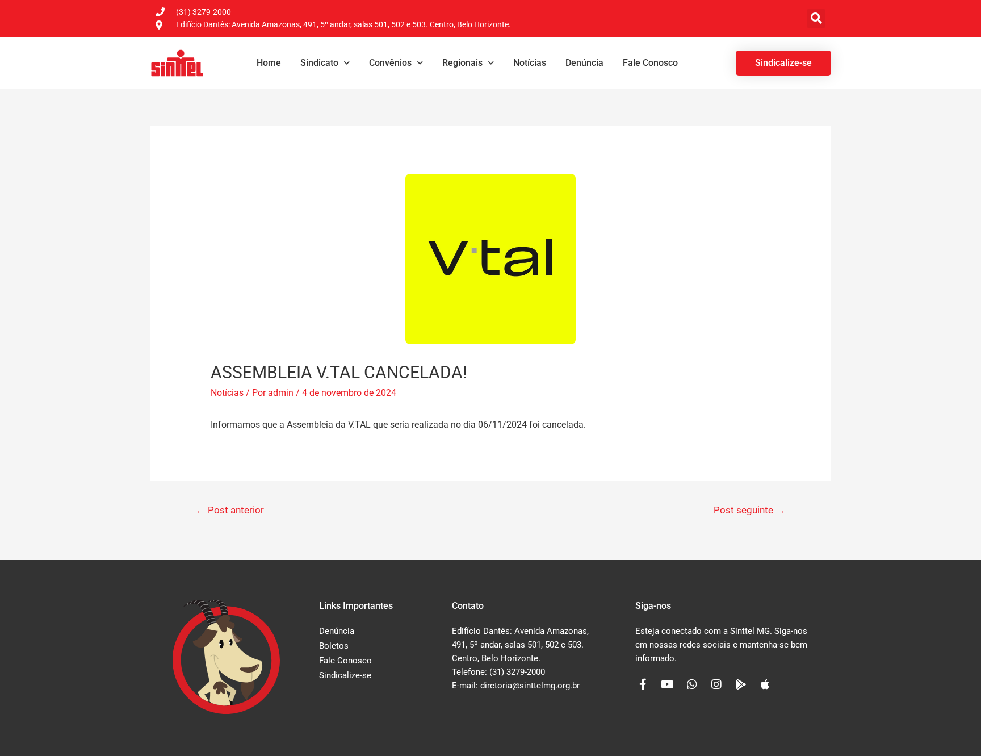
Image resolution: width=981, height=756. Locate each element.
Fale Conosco (650, 62)
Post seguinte (749, 510)
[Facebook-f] (643, 684)
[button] (816, 18)
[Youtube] (668, 684)
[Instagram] (716, 684)
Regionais (462, 62)
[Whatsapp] (692, 684)
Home (269, 62)
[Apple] (765, 684)
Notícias (529, 62)
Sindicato (319, 62)
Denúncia (584, 62)
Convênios (390, 62)
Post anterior (230, 510)
